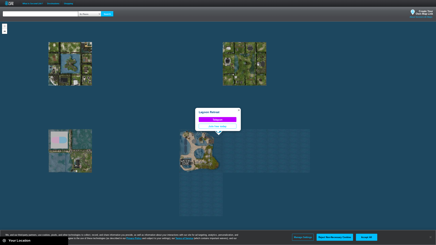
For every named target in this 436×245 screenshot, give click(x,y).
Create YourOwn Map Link (424, 12)
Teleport (218, 119)
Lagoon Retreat (209, 112)
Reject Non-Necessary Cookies (334, 237)
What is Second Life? (32, 3)
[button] (239, 110)
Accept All (366, 237)
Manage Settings (303, 237)
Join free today (217, 126)
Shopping (68, 3)
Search (107, 14)
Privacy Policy (134, 238)
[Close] (430, 237)
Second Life (11, 3)
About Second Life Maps (421, 17)
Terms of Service (184, 238)
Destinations (53, 3)
